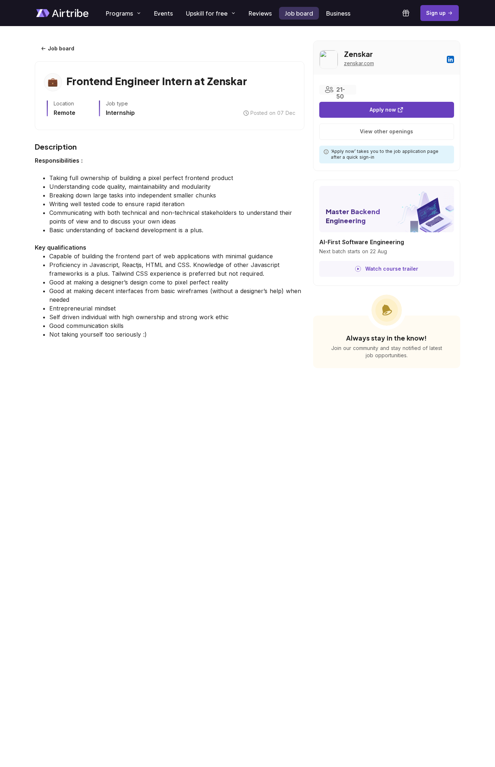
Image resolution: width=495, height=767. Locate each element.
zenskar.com (359, 63)
